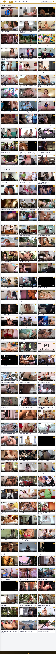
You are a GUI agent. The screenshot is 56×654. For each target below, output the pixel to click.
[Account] (54, 2)
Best (19, 1)
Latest (15, 1)
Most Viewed (25, 1)
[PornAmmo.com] (4, 1)
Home (11, 1)
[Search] (51, 2)
